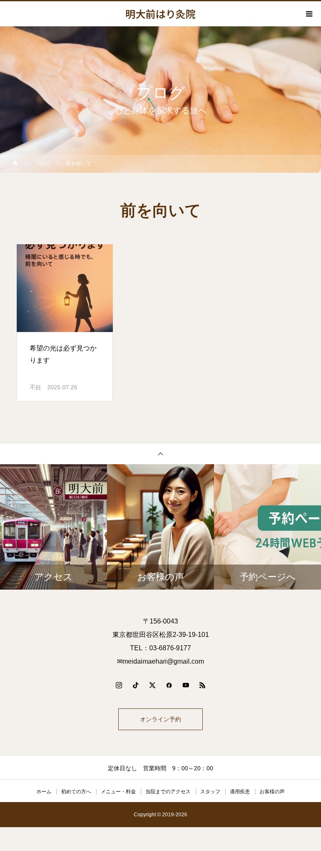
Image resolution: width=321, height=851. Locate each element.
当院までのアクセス (168, 792)
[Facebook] (169, 685)
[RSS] (202, 685)
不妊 (35, 387)
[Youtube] (185, 685)
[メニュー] (308, 13)
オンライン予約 (160, 719)
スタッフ (210, 792)
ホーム (43, 792)
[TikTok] (135, 685)
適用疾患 (240, 792)
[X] (152, 685)
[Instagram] (119, 685)
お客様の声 (272, 792)
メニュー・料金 (118, 792)
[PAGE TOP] (160, 453)
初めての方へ (76, 792)
